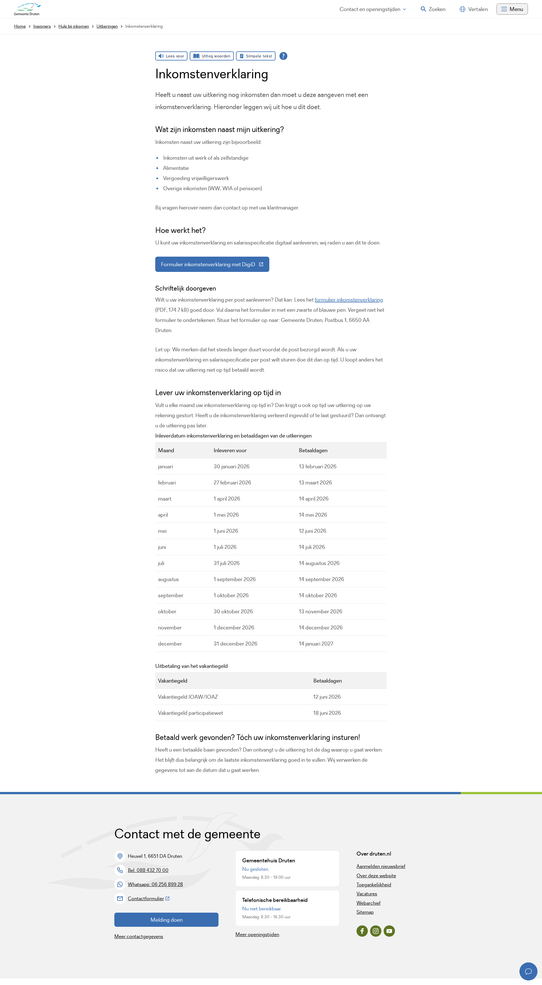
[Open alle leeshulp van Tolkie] (283, 56)
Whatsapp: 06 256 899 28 (155, 884)
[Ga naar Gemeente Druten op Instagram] (375, 931)
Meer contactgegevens (138, 936)
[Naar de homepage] (27, 9)
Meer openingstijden (257, 934)
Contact (370, 9)
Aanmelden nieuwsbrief (381, 866)
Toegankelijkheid (374, 885)
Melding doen (166, 919)
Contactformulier (149, 898)
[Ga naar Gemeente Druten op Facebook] (362, 931)
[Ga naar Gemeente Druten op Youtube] (389, 931)
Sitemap (365, 912)
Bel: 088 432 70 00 (148, 870)
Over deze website (376, 876)
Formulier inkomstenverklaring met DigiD (215, 265)
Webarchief (369, 903)
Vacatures (367, 894)
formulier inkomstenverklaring (349, 299)
